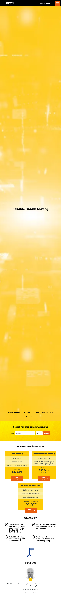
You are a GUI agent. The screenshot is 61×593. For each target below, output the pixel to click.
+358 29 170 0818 (45, 3)
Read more (16, 478)
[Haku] (53, 3)
